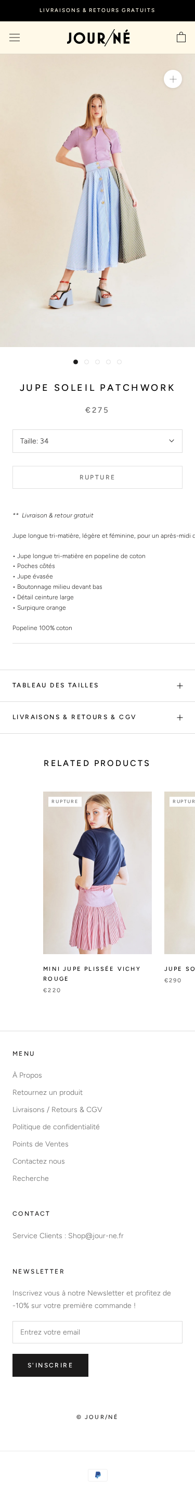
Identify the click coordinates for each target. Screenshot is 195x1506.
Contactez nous (38, 1161)
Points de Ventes (40, 1144)
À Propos (27, 1075)
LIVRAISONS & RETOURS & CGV (74, 717)
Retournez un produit (47, 1092)
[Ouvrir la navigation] (14, 38)
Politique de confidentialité (56, 1126)
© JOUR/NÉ (97, 1417)
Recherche (30, 1178)
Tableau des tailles (55, 685)
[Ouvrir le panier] (181, 37)
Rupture (98, 477)
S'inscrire (50, 1365)
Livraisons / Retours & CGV (57, 1109)
